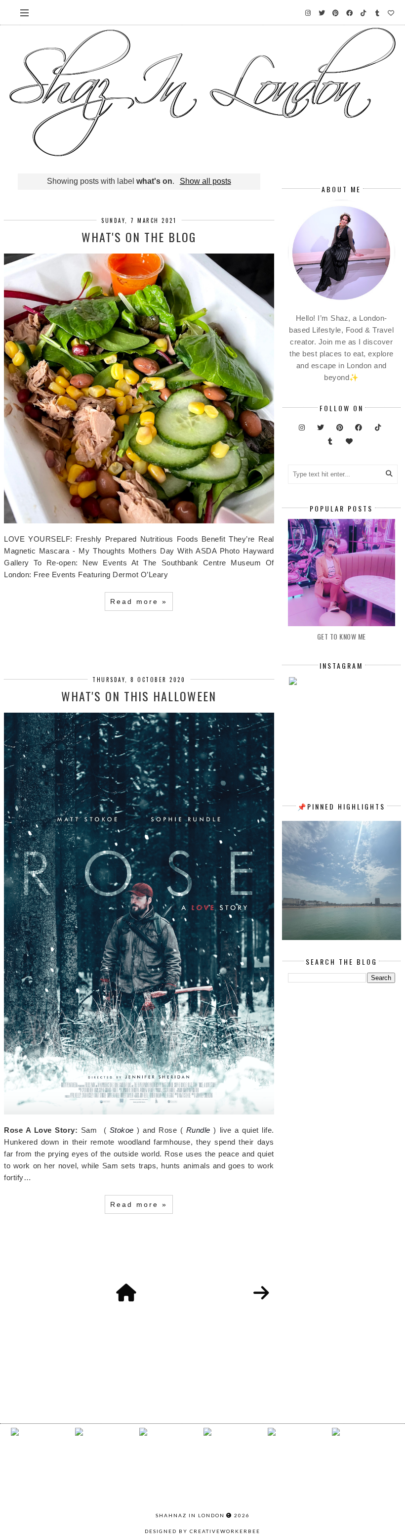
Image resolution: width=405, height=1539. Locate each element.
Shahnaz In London (190, 1515)
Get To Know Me (341, 636)
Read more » (138, 601)
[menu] (24, 12)
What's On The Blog (138, 237)
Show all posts (205, 181)
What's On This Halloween (138, 696)
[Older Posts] (261, 1293)
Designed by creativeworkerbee (202, 1531)
